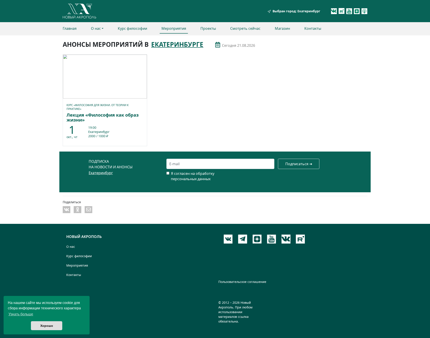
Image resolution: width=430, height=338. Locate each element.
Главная (70, 28)
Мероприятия (173, 28)
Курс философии (132, 28)
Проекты (208, 28)
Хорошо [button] (46, 325)
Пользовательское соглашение (242, 282)
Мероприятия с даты (217, 45)
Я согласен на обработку (192, 173)
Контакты (312, 28)
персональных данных (191, 178)
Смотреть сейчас (245, 28)
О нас (96, 28)
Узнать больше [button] (21, 314)
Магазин (282, 28)
